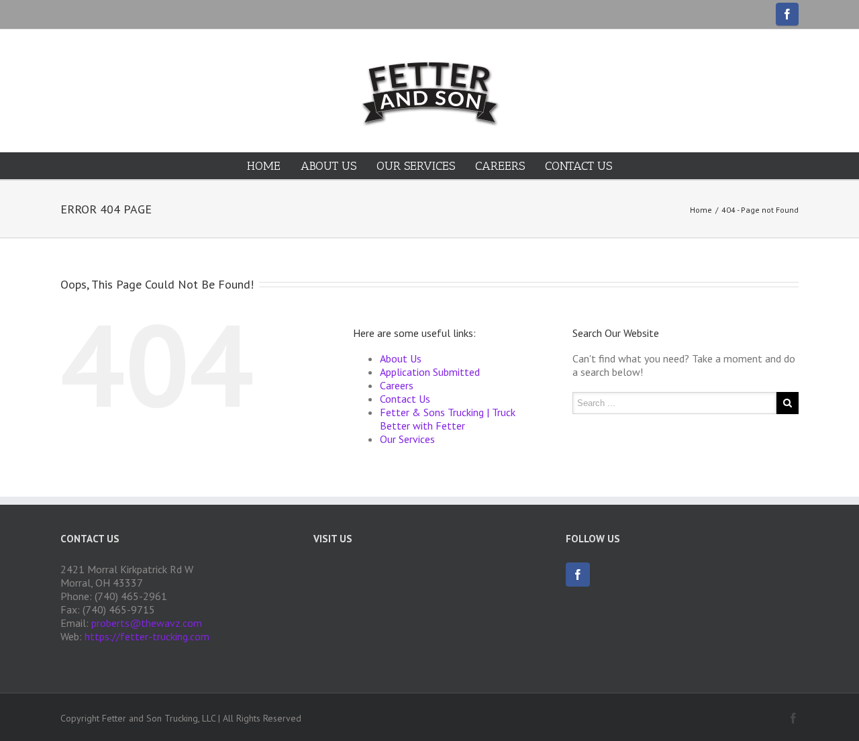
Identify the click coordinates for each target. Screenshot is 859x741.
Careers (500, 165)
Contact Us (578, 165)
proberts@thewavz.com (146, 623)
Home (264, 165)
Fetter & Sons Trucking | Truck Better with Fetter (447, 418)
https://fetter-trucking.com (147, 636)
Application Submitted (430, 372)
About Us (328, 165)
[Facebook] (787, 14)
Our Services (415, 165)
